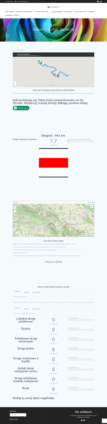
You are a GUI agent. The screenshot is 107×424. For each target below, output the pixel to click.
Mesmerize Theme (84, 417)
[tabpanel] (53, 296)
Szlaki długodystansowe (24, 11)
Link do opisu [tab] (36, 292)
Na (54, 7)
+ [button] (14, 206)
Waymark (80, 236)
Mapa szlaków (9, 11)
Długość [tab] (26, 292)
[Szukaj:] (18, 414)
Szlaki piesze (68, 11)
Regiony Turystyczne (41, 11)
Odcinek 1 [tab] (17, 291)
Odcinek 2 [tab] (17, 308)
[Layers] (91, 206)
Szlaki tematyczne (80, 11)
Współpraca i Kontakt (12, 15)
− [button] (14, 208)
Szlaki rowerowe (57, 11)
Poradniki (91, 11)
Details (90, 202)
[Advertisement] (53, 122)
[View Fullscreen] (15, 211)
